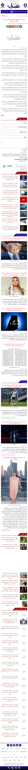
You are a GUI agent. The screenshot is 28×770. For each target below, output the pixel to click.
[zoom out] (7, 15)
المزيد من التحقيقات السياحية (8, 417)
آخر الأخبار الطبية (5, 529)
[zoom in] (3, 15)
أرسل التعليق (23, 169)
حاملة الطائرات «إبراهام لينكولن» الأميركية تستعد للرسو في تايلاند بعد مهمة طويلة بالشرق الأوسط (10, 215)
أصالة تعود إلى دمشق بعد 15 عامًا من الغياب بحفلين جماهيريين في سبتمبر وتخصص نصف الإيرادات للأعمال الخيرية (14, 274)
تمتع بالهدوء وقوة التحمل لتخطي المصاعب (9, 677)
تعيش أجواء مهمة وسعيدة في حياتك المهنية (10, 706)
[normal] (5, 15)
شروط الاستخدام (23, 152)
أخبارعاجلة (25, 15)
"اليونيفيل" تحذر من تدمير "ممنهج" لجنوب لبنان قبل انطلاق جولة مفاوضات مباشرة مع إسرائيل (10, 576)
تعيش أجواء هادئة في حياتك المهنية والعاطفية (10, 628)
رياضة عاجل (19, 15)
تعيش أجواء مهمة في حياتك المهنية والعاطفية (10, 670)
